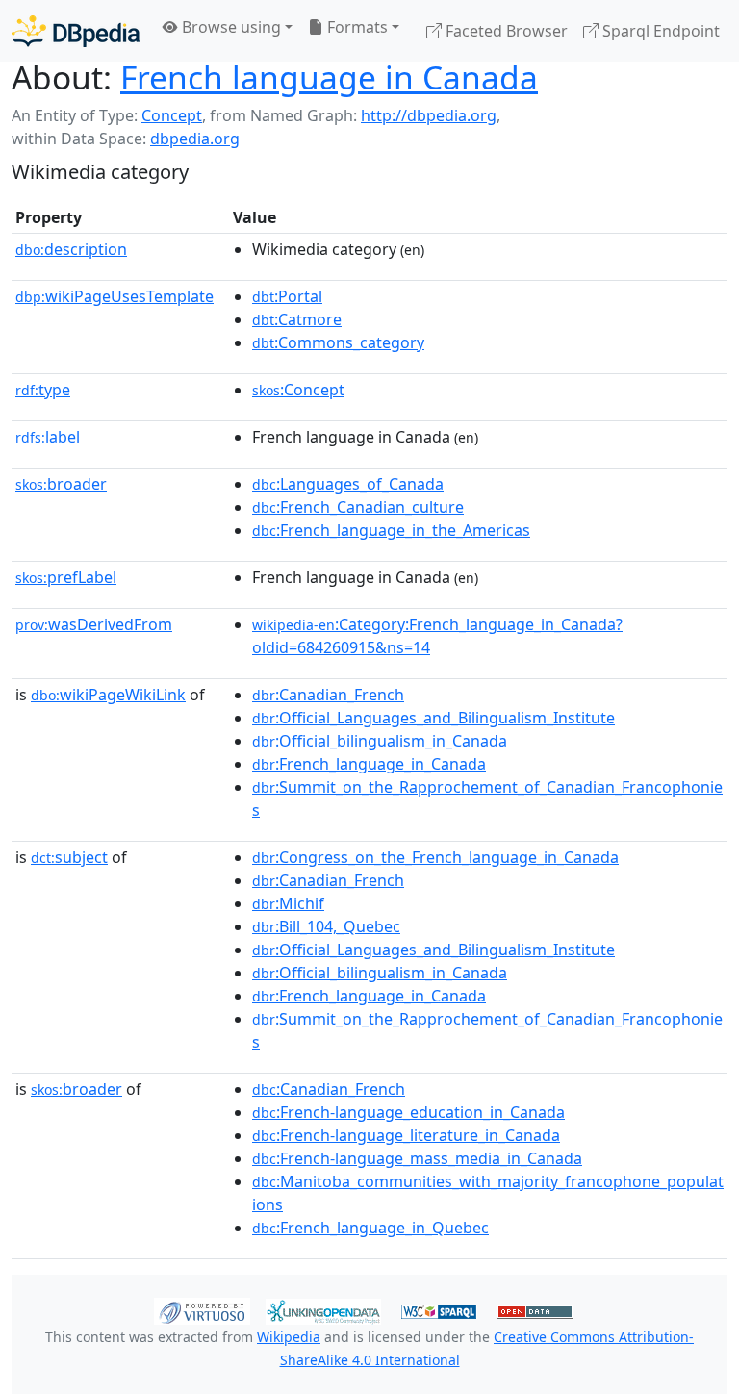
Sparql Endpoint (659, 30)
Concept (171, 115)
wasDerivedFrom (93, 624)
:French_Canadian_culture (358, 507)
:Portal (287, 296)
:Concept (298, 389)
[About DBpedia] (76, 30)
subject (69, 857)
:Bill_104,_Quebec (326, 926)
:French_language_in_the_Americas (391, 530)
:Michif (288, 903)
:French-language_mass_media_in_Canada (417, 1158)
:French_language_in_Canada (369, 763)
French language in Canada (329, 77)
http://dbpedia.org (429, 115)
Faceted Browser (505, 30)
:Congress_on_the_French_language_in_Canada (435, 857)
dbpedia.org (195, 138)
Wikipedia (288, 1337)
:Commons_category (338, 342)
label (47, 436)
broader (61, 483)
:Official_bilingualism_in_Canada (379, 740)
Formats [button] (355, 27)
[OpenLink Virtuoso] (202, 1310)
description (71, 249)
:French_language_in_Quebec (370, 1227)
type (42, 389)
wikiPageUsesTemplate (114, 296)
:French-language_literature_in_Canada (406, 1135)
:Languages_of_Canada (348, 483)
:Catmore (297, 319)
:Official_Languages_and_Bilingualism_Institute (433, 717)
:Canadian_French (328, 694)
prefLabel (65, 577)
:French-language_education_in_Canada (408, 1112)
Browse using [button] (229, 27)
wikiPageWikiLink (108, 694)
